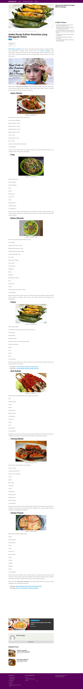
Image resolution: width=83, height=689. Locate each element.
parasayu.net (12, 1)
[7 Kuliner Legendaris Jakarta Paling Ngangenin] (12, 653)
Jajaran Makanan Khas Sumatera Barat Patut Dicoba (29, 586)
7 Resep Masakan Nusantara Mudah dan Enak (27, 368)
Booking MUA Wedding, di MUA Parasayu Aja (65, 30)
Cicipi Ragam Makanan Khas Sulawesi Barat (22, 660)
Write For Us (31, 641)
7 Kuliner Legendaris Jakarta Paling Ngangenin (23, 651)
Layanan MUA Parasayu (27, 1)
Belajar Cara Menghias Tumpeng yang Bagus (27, 588)
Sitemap (11, 683)
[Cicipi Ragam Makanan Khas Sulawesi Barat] (12, 662)
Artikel (36, 1)
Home (19, 1)
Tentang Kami (12, 678)
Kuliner (10, 39)
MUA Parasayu (16, 39)
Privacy (10, 681)
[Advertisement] (31, 603)
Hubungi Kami (12, 677)
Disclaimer (11, 680)
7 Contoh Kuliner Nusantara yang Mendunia (27, 366)
